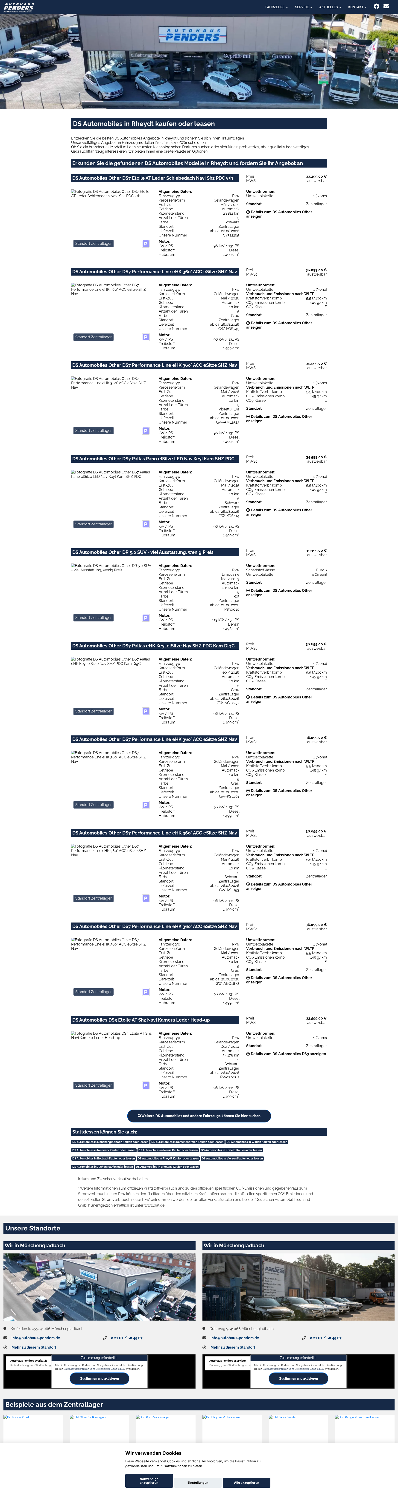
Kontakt (355, 7)
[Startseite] (18, 7)
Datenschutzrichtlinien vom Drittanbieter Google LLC (94, 1368)
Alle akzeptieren (246, 1482)
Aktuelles (328, 7)
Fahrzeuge (275, 7)
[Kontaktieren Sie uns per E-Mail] (386, 6)
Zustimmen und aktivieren (99, 1378)
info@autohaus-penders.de (36, 1338)
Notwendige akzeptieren (149, 1480)
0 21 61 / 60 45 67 (127, 1338)
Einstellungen (197, 1482)
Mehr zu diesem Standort (34, 1347)
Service (302, 7)
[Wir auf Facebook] (376, 6)
